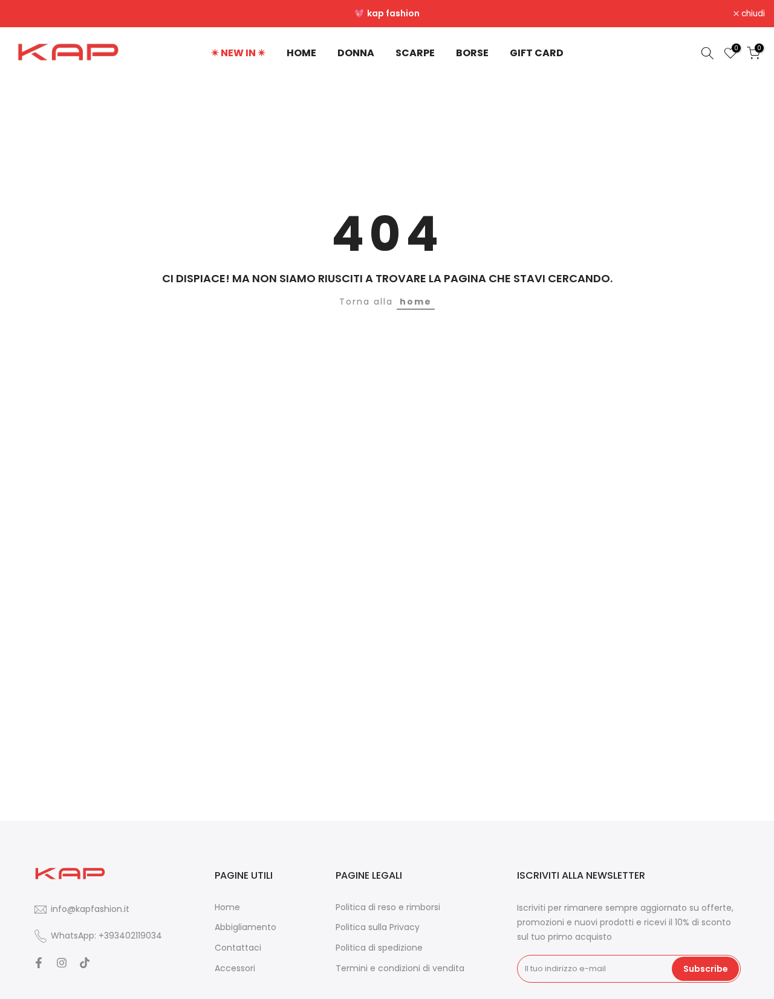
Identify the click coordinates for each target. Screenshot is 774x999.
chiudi (28, 14)
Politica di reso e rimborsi (388, 907)
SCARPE (415, 53)
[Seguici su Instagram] (61, 962)
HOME (301, 53)
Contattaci (238, 948)
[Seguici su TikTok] (84, 962)
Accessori (235, 968)
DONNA (355, 53)
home (416, 302)
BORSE (472, 53)
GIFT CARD (537, 53)
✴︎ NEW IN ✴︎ (238, 53)
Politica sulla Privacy (378, 927)
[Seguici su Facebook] (38, 962)
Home (227, 907)
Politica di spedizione (379, 948)
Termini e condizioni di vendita (400, 968)
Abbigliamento (245, 927)
